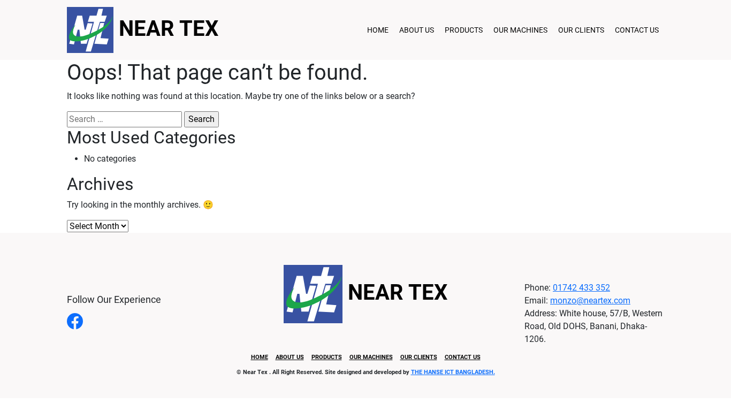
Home (378, 30)
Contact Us (637, 30)
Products (464, 30)
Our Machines (520, 30)
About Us (416, 30)
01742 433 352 (581, 288)
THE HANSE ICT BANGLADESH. (453, 372)
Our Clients (581, 30)
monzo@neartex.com (590, 300)
